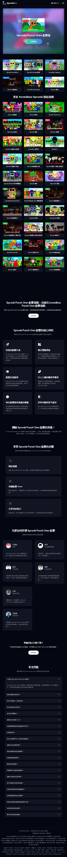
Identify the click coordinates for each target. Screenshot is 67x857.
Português (50, 848)
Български (21, 854)
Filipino (12, 852)
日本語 (39, 848)
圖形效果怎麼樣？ (12, 764)
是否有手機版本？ (12, 713)
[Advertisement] (33, 284)
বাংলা (36, 850)
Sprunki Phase (51, 842)
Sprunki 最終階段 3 (51, 838)
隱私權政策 (36, 833)
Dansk (38, 852)
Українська (60, 850)
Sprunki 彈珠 (56, 836)
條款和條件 (42, 833)
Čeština (47, 852)
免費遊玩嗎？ (11, 732)
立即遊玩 (33, 41)
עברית (58, 852)
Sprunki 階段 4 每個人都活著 (27, 836)
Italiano (55, 848)
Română (17, 852)
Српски (15, 854)
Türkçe (47, 850)
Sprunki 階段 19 (40, 840)
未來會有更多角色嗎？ (14, 808)
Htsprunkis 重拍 (60, 842)
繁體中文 (33, 848)
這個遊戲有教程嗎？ (13, 758)
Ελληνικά (53, 852)
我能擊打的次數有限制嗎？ (15, 770)
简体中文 (28, 848)
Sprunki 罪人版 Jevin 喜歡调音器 (25, 838)
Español (22, 848)
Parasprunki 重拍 (33, 844)
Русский (60, 848)
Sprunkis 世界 (61, 838)
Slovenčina (9, 854)
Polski (42, 850)
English (6, 848)
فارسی (63, 852)
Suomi (42, 852)
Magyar (23, 852)
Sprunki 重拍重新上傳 (13, 836)
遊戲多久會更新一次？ (14, 720)
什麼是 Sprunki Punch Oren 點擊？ (18, 679)
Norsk (33, 852)
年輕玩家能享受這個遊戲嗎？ (16, 789)
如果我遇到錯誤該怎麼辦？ (15, 795)
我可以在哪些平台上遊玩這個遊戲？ (18, 739)
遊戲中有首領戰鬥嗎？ (14, 745)
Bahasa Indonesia (8, 850)
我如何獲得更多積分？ (14, 694)
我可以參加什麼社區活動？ (15, 783)
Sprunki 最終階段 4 (40, 838)
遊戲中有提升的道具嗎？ (14, 777)
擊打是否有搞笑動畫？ (14, 814)
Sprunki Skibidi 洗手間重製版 (44, 836)
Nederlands (5, 852)
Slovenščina (34, 854)
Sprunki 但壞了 (18, 842)
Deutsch (11, 848)
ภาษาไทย (26, 850)
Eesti (40, 854)
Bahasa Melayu (18, 850)
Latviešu (45, 854)
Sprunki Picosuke (50, 840)
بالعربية (32, 850)
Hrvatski (28, 854)
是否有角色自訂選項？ (14, 707)
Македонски (57, 854)
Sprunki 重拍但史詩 (8, 842)
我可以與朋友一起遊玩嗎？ (15, 701)
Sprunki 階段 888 (61, 840)
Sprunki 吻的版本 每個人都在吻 (26, 840)
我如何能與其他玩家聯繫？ (15, 751)
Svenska (28, 852)
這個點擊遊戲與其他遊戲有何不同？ (18, 726)
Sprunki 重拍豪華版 (40, 842)
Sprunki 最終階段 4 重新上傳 (9, 840)
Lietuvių (50, 854)
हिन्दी (39, 850)
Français (16, 848)
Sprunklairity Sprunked (8, 838)
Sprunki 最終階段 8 (28, 842)
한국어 (44, 848)
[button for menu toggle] (63, 3)
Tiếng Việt (53, 850)
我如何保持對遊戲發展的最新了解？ (18, 802)
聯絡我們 (48, 833)
